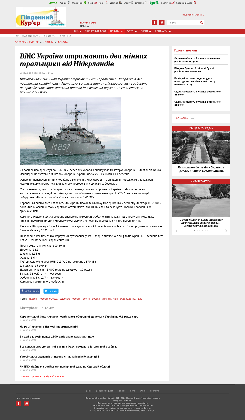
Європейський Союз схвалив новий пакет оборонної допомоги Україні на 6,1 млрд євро (79, 316)
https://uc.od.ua (41, 18)
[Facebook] (154, 22)
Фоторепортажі (201, 181)
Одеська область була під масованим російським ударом (197, 59)
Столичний (77, 2)
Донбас (114, 2)
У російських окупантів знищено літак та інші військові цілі (59, 356)
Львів (90, 2)
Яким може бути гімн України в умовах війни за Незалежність (201, 169)
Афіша (63, 2)
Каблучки (166, 2)
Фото (130, 31)
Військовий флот (95, 31)
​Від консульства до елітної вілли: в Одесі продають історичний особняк (68, 346)
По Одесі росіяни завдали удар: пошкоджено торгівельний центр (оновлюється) (195, 81)
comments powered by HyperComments (42, 376)
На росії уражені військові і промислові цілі (49, 326)
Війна (77, 31)
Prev (176, 231)
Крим (101, 2)
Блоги (144, 31)
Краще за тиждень (201, 128)
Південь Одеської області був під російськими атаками (194, 69)
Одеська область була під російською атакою (197, 93)
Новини (114, 31)
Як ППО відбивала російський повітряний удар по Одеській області (65, 366)
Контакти (161, 31)
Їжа (154, 3)
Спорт (127, 2)
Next (226, 231)
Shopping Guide (184, 2)
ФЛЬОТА (84, 25)
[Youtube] (161, 22)
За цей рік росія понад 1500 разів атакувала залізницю (57, 336)
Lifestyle (139, 2)
